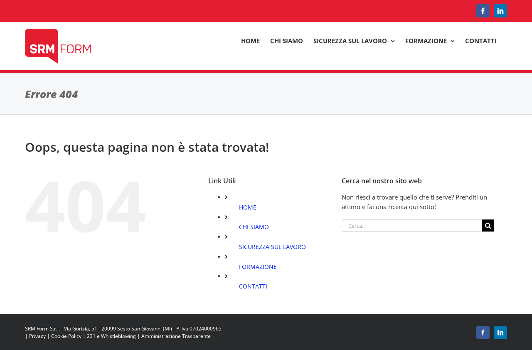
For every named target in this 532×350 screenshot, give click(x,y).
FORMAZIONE (258, 267)
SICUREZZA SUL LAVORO (272, 247)
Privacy (37, 336)
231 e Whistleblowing (111, 336)
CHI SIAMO (254, 227)
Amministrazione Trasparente (176, 336)
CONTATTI (253, 286)
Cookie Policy (66, 336)
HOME (247, 207)
